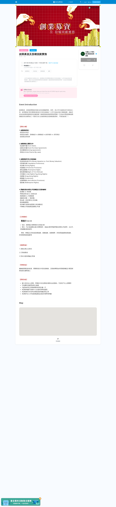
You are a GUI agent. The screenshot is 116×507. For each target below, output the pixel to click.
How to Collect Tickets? (31, 95)
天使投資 (35, 71)
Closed (89, 60)
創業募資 (27, 71)
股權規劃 (42, 71)
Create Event (96, 2)
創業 (49, 71)
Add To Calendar (53, 63)
